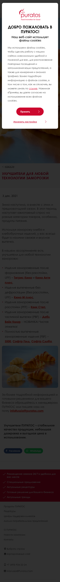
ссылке (33, 88)
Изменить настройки (25, 121)
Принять (25, 111)
